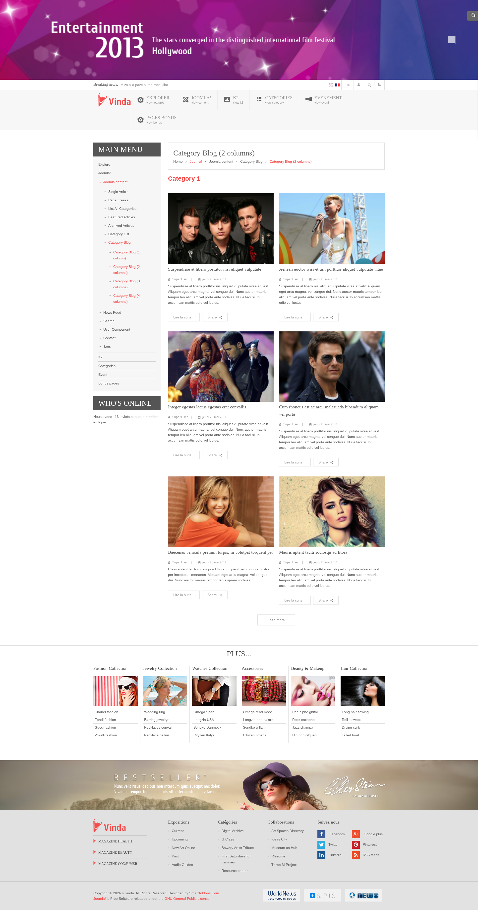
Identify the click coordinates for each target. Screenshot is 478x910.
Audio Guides (182, 865)
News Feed (112, 312)
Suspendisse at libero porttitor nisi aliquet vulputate (214, 269)
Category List (118, 234)
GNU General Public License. (188, 899)
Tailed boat (350, 735)
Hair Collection (354, 668)
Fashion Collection (110, 668)
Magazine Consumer (117, 864)
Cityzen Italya (204, 735)
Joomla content (115, 182)
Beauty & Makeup (307, 668)
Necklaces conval (158, 727)
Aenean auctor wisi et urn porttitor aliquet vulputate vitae (331, 269)
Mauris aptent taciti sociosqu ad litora (313, 552)
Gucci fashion (105, 727)
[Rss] (380, 85)
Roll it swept (351, 720)
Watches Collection (209, 668)
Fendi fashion (105, 720)
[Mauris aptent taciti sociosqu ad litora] (332, 511)
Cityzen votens (254, 735)
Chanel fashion (106, 712)
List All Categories (122, 209)
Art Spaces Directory (287, 831)
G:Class (228, 839)
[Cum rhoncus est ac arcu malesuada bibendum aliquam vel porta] (332, 366)
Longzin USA (203, 720)
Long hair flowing (355, 712)
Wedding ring (154, 712)
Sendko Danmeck (207, 727)
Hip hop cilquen (304, 735)
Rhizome (278, 856)
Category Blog (119, 242)
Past (175, 856)
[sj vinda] (114, 100)
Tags (107, 346)
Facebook (337, 834)
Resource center (235, 871)
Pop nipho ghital (305, 712)
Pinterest (370, 844)
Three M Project (284, 865)
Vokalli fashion (106, 735)
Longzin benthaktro (258, 720)
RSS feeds (371, 855)
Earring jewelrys (156, 720)
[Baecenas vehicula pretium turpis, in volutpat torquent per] (221, 511)
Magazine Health (115, 841)
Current (178, 831)
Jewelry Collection (160, 668)
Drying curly (351, 727)
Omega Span (203, 712)
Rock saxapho (303, 720)
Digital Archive (233, 831)
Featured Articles (121, 217)
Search (109, 321)
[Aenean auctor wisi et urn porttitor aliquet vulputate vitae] (332, 228)
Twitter (333, 844)
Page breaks (118, 200)
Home (178, 161)
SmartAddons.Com (204, 893)
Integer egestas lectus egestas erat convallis (207, 406)
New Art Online (183, 848)
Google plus (373, 834)
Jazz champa (302, 727)
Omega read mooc (258, 712)
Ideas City (279, 839)
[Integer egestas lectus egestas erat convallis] (221, 366)
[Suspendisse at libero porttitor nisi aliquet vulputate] (221, 228)
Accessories (252, 668)
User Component (116, 329)
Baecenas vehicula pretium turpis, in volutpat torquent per (220, 552)
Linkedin (335, 855)
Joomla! (99, 899)
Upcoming (180, 839)
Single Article (118, 192)
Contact (109, 338)
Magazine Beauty (115, 852)
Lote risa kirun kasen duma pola (145, 85)
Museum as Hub (284, 848)
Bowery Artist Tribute (238, 848)
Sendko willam (254, 727)
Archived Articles (121, 226)
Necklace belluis (157, 735)
